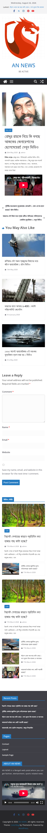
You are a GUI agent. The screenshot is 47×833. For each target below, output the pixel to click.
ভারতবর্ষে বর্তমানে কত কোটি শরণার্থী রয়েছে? (31, 670)
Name (6, 427)
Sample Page (7, 755)
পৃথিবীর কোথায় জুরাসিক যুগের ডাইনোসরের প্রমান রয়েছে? (30, 567)
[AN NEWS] (5, 81)
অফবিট (6, 531)
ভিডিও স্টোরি (8, 130)
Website (6, 452)
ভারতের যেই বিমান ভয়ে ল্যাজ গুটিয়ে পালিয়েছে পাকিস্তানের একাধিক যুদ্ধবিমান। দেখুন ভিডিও (22, 218)
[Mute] (37, 802)
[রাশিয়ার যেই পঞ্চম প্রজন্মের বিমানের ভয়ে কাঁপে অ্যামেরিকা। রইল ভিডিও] (23, 235)
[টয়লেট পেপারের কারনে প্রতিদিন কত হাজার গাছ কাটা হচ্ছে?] (23, 515)
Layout (5, 749)
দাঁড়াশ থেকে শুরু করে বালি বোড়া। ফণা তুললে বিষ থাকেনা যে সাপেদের (31, 657)
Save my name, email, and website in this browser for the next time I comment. (22, 471)
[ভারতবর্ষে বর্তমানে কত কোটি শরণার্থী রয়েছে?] (10, 673)
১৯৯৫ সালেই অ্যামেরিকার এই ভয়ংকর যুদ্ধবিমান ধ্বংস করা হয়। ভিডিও (20, 353)
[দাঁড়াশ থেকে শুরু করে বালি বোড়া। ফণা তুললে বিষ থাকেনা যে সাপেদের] (10, 659)
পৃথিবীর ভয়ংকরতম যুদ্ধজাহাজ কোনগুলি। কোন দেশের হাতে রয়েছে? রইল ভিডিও (24, 208)
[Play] (5, 802)
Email (5, 439)
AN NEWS (23, 65)
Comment (8, 391)
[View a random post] (42, 81)
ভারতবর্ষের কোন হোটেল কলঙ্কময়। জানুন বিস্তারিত (17, 727)
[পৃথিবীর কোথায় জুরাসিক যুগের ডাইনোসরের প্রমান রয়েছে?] (10, 569)
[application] (23, 793)
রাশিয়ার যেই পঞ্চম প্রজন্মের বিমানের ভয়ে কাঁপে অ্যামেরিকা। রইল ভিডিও (21, 262)
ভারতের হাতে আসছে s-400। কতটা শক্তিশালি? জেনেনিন (20, 307)
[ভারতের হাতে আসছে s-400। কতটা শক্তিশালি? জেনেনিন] (23, 280)
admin (23, 152)
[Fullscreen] (41, 802)
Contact (5, 744)
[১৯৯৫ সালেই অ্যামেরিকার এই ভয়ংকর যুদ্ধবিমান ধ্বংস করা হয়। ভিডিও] (23, 326)
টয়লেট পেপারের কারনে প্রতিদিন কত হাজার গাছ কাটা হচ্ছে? (22, 538)
